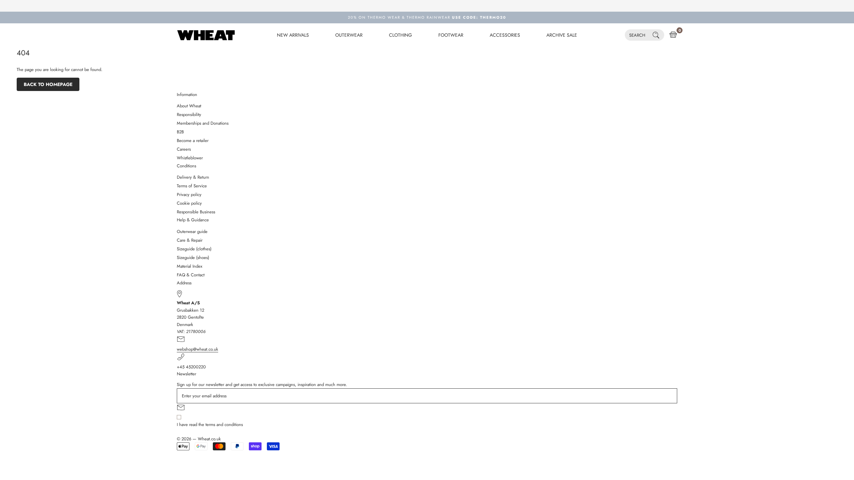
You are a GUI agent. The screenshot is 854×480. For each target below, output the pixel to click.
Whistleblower (190, 158)
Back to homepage (48, 84)
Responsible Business (196, 212)
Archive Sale (561, 35)
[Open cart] (673, 35)
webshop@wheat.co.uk (197, 349)
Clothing (400, 35)
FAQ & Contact (190, 275)
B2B (180, 132)
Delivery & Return (193, 177)
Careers (184, 149)
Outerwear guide (192, 231)
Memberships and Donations (203, 123)
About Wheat (189, 106)
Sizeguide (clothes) (194, 249)
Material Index (189, 266)
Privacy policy (189, 194)
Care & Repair (189, 240)
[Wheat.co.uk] (206, 35)
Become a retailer (192, 140)
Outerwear (349, 35)
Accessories (505, 35)
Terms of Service (192, 186)
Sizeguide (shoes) (193, 257)
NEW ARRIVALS (293, 35)
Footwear (450, 35)
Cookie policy (189, 203)
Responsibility (189, 114)
